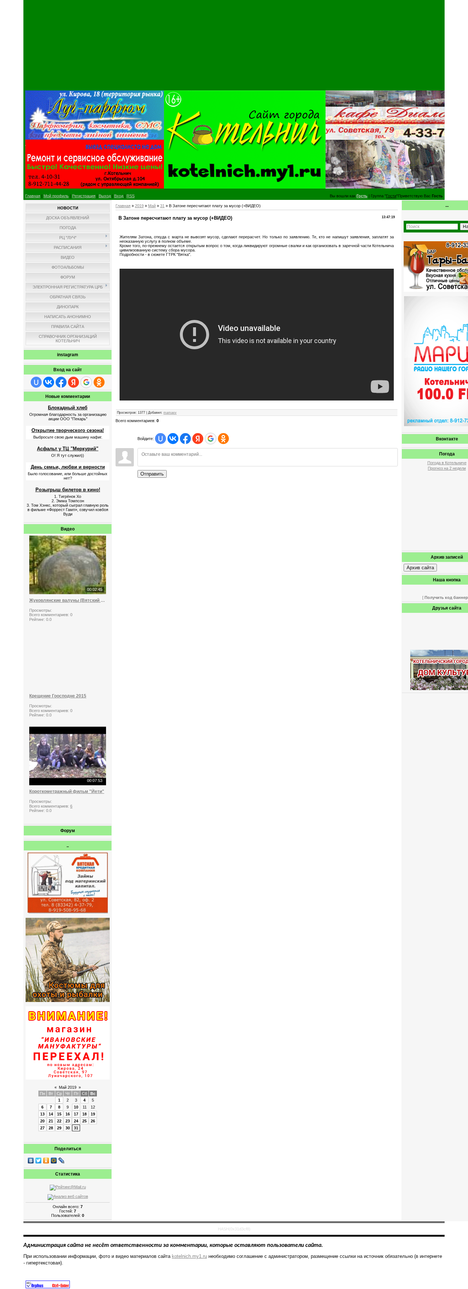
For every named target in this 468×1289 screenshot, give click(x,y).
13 (42, 1114)
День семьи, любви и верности (68, 467)
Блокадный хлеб (67, 407)
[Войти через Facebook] (61, 382)
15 (59, 1114)
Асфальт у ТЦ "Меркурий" (67, 448)
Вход (118, 196)
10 (76, 1107)
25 (84, 1121)
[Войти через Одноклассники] (99, 382)
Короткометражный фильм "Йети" (66, 791)
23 (67, 1121)
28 (51, 1128)
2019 (139, 206)
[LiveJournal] (61, 1160)
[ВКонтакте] (31, 1160)
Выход (105, 196)
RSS (131, 196)
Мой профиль (56, 196)
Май (152, 206)
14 (51, 1114)
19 (93, 1114)
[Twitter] (38, 1160)
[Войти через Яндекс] (73, 382)
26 (93, 1121)
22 (59, 1121)
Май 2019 (67, 1087)
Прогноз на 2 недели (447, 468)
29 (59, 1128)
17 (76, 1114)
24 (76, 1121)
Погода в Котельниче (447, 463)
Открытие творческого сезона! (67, 430)
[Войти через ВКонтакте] (48, 382)
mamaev (170, 412)
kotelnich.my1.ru (189, 1256)
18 (84, 1114)
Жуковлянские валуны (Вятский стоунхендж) (67, 600)
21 (51, 1121)
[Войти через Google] (86, 382)
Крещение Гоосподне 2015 (57, 695)
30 (67, 1128)
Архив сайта (420, 567)
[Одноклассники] (46, 1160)
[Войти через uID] (36, 382)
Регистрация (83, 196)
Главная (32, 196)
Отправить (152, 474)
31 (76, 1128)
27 (42, 1128)
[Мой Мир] (54, 1160)
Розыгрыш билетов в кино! (67, 489)
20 (42, 1121)
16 (67, 1114)
